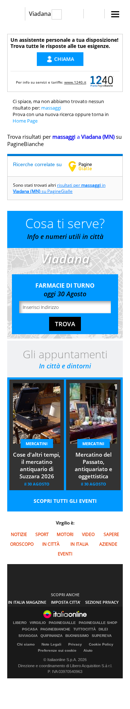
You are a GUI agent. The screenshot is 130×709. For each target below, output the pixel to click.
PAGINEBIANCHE (55, 629)
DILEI (103, 629)
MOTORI (65, 534)
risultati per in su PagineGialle (59, 188)
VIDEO (88, 534)
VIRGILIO (38, 623)
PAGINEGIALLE (62, 623)
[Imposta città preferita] (16, 14)
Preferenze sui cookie (57, 650)
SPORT (42, 534)
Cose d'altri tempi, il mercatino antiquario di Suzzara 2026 (36, 465)
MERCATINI (37, 443)
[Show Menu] (115, 14)
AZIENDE (108, 544)
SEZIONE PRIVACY (102, 602)
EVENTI (65, 554)
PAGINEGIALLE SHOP (98, 623)
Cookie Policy (101, 644)
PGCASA (30, 629)
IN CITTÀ (51, 544)
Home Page (25, 121)
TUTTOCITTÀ (84, 629)
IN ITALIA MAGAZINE (27, 602)
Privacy (75, 644)
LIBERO (20, 623)
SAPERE (111, 534)
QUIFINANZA (51, 636)
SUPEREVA (102, 636)
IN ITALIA (79, 544)
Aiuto (87, 650)
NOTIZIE (19, 534)
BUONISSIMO (77, 636)
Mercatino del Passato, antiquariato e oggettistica (93, 465)
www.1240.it (75, 82)
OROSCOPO (22, 544)
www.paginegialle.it (86, 166)
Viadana (40, 14)
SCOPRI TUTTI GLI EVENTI (65, 500)
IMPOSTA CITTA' (66, 602)
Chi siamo (26, 644)
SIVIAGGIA (28, 636)
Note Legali (51, 644)
